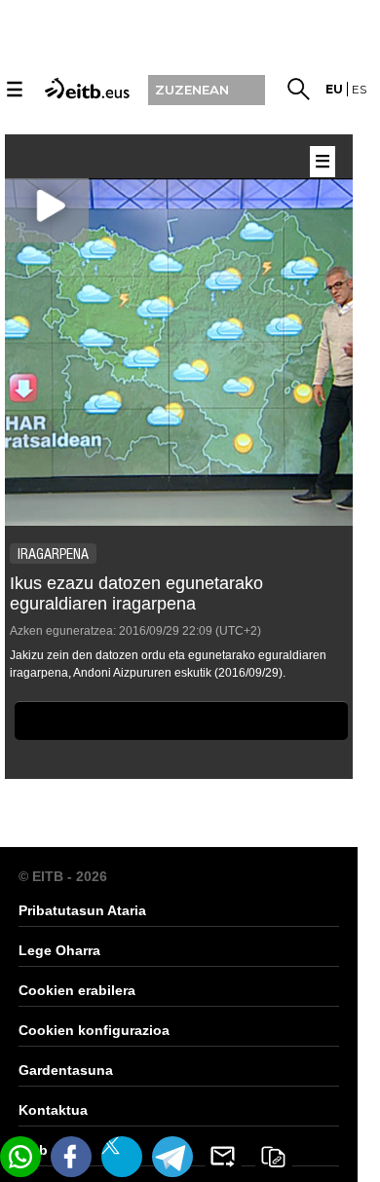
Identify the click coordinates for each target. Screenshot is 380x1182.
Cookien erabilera (77, 990)
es (359, 89)
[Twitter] (121, 1156)
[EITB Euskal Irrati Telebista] (85, 87)
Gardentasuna (66, 1070)
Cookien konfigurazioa (94, 1030)
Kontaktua (53, 1110)
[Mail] (223, 1156)
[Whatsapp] (20, 1156)
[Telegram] (172, 1156)
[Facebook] (71, 1156)
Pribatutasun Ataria (82, 910)
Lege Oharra (59, 950)
